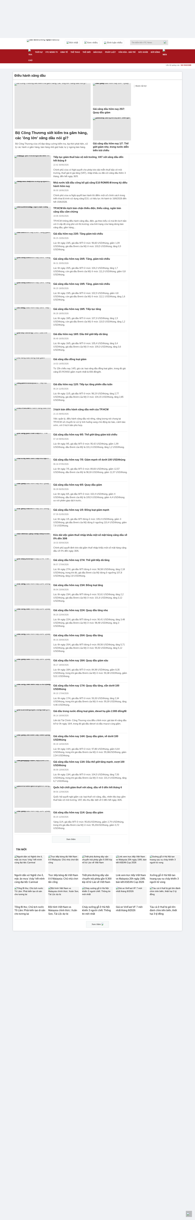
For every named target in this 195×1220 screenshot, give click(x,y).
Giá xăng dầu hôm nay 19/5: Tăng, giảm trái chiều (81, 284)
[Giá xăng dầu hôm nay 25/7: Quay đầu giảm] (112, 94)
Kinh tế (64, 52)
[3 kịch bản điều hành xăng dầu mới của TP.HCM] (32, 419)
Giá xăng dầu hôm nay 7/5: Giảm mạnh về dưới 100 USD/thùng (89, 459)
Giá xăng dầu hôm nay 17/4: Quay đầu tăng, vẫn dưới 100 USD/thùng (86, 687)
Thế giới (86, 52)
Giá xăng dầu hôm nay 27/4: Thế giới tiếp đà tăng (81, 560)
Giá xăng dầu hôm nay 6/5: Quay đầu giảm (77, 484)
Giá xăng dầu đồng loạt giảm (69, 359)
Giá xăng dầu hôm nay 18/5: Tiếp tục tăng (77, 309)
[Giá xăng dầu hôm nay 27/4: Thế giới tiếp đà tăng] (32, 569)
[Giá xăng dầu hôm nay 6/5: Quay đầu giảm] (32, 494)
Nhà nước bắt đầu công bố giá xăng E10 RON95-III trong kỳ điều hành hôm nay (90, 184)
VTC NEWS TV (51, 52)
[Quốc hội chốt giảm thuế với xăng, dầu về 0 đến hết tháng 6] (32, 797)
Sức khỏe (143, 52)
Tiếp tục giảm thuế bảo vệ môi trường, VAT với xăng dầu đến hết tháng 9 (88, 159)
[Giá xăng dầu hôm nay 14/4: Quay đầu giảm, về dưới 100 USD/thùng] (32, 746)
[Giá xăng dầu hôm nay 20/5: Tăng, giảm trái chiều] (32, 268)
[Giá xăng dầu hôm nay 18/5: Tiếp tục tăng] (32, 318)
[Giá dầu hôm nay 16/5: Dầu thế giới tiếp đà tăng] (32, 343)
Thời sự (39, 52)
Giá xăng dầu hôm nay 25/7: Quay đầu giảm (109, 111)
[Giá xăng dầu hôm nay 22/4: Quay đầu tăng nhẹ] (32, 620)
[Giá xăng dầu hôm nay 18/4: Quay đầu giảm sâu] (32, 670)
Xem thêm (71, 839)
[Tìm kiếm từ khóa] (166, 42)
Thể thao (75, 52)
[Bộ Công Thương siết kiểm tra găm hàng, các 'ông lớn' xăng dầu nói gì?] (52, 106)
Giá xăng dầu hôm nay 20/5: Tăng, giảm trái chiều (81, 259)
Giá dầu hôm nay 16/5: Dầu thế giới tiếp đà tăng (80, 334)
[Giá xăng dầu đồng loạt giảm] (32, 369)
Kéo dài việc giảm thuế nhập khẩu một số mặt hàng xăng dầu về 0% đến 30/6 (90, 537)
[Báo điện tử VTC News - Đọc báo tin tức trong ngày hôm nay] (43, 43)
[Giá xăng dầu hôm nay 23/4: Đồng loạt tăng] (32, 595)
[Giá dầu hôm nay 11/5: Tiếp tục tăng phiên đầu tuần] (32, 394)
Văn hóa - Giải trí (126, 52)
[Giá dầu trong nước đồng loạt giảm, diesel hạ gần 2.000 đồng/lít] (32, 720)
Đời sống (155, 52)
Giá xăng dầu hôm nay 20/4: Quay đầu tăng (78, 635)
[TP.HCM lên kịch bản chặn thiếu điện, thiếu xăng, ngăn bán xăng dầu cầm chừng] (32, 218)
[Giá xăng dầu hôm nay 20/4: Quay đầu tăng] (32, 645)
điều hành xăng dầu (30, 75)
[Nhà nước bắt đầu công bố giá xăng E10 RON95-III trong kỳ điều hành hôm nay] (32, 192)
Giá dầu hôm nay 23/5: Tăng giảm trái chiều (78, 233)
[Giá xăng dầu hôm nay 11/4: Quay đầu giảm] (32, 822)
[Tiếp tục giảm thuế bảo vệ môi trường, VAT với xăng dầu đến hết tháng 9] (32, 166)
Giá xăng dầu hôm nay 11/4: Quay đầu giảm (78, 812)
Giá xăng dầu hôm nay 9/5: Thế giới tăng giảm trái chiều (85, 434)
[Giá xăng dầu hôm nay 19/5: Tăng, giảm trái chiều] (32, 293)
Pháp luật (110, 52)
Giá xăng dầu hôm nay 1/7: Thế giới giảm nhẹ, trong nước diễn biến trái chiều (111, 147)
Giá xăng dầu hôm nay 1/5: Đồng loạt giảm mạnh (81, 510)
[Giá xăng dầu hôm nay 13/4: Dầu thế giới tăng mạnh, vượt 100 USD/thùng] (32, 771)
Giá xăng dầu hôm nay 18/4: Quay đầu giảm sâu (80, 660)
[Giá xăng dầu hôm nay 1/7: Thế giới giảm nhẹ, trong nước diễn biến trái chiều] (112, 129)
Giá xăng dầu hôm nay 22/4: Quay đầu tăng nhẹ (80, 610)
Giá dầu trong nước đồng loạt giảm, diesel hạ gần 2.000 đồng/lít (89, 711)
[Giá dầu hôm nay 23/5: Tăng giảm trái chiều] (32, 243)
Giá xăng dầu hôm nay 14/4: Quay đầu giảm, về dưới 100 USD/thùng (85, 738)
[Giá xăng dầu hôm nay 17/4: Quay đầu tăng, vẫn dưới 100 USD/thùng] (32, 695)
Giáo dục (97, 52)
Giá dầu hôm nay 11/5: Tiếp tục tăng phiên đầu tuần (82, 384)
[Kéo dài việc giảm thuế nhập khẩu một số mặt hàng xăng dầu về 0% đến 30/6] (32, 544)
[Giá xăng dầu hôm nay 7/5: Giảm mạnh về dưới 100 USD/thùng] (32, 469)
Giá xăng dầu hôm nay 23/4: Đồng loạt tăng (78, 585)
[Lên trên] (189, 1214)
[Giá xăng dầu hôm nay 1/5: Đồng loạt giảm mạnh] (32, 519)
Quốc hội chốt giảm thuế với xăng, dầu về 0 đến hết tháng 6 (87, 787)
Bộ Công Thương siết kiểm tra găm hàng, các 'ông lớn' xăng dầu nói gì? (51, 135)
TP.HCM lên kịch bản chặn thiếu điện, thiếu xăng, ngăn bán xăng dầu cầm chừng (87, 210)
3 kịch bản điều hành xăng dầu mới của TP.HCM (80, 409)
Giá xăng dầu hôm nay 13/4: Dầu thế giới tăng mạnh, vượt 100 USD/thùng (88, 764)
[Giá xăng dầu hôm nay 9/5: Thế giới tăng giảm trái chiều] (32, 444)
